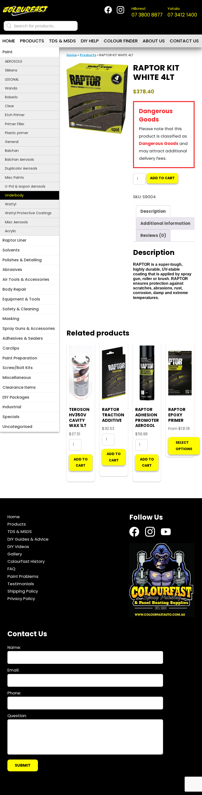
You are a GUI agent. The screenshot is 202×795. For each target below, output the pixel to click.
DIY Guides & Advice (28, 539)
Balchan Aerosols (19, 159)
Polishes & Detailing (22, 260)
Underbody (14, 195)
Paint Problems (22, 576)
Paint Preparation (19, 358)
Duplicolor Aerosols (21, 168)
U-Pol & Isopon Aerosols (25, 186)
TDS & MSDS (62, 41)
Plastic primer (16, 132)
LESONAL (12, 79)
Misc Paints (14, 177)
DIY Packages (15, 397)
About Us (154, 41)
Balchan (12, 150)
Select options (184, 445)
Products (32, 41)
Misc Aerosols (16, 222)
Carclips (10, 348)
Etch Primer (15, 114)
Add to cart (162, 178)
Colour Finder (121, 41)
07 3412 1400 (182, 12)
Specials (10, 417)
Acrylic (10, 231)
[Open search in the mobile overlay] (41, 26)
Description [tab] (153, 211)
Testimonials (20, 584)
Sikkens (11, 70)
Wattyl (10, 204)
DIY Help (90, 41)
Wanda (11, 88)
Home (8, 41)
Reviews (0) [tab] (153, 235)
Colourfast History (26, 561)
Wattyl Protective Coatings (28, 213)
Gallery (14, 554)
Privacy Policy (21, 598)
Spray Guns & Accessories (28, 328)
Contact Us (184, 41)
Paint (7, 52)
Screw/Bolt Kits (17, 368)
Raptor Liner (14, 240)
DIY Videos (18, 546)
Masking (10, 318)
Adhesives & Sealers (22, 338)
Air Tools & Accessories (25, 279)
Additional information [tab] (165, 223)
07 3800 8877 (147, 12)
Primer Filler (14, 124)
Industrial (11, 407)
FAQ (11, 569)
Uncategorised (17, 426)
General (11, 141)
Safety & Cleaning (20, 309)
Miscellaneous (16, 377)
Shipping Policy (22, 591)
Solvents (11, 250)
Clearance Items (19, 387)
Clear (9, 106)
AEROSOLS (13, 61)
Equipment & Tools (21, 299)
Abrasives (12, 269)
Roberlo (11, 97)
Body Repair (14, 289)
